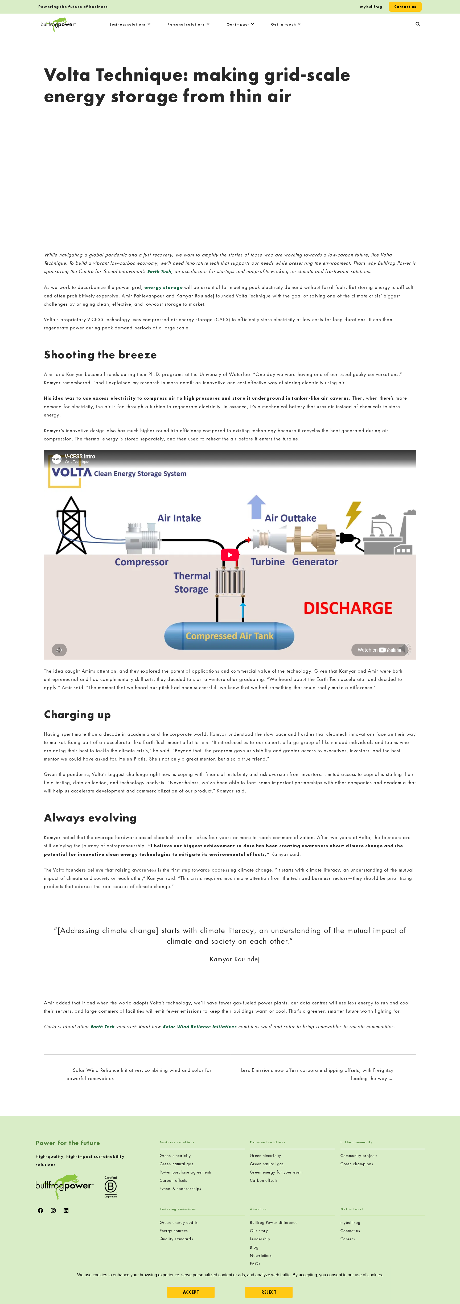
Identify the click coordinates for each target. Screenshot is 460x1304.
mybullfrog (371, 6)
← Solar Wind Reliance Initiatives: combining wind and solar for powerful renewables (139, 1074)
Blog (254, 1247)
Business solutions (127, 24)
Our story (259, 1230)
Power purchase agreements (186, 1172)
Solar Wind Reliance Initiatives (200, 1026)
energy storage (164, 287)
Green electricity (175, 1155)
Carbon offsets (173, 1180)
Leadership (260, 1238)
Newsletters (261, 1255)
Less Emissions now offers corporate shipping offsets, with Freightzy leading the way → (317, 1074)
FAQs (255, 1263)
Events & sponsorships (180, 1188)
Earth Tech (102, 1026)
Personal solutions (186, 24)
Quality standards (176, 1238)
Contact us (405, 6)
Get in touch (283, 24)
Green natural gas (177, 1163)
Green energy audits (179, 1222)
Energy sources (174, 1230)
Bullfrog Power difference (274, 1222)
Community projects (359, 1155)
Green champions (356, 1163)
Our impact (238, 24)
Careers (347, 1238)
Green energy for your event (276, 1172)
